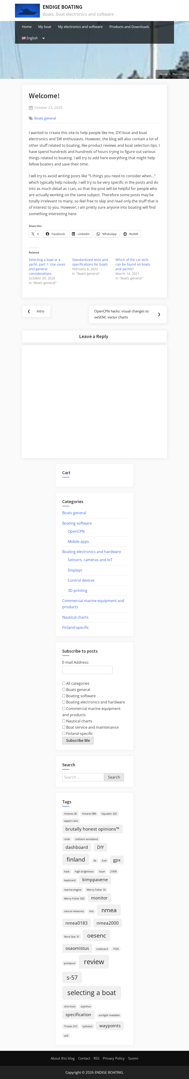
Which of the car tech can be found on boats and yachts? (132, 264)
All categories (77, 683)
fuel (104, 860)
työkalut (87, 1026)
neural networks (74, 911)
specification (78, 1015)
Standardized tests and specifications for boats (90, 261)
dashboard (76, 847)
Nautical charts (75, 617)
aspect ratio (71, 820)
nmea (109, 910)
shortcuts (69, 1006)
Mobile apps (78, 541)
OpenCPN (76, 531)
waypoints (110, 1026)
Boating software (77, 523)
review (94, 961)
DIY (100, 847)
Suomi (133, 1058)
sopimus (86, 1006)
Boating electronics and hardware (91, 551)
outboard (102, 949)
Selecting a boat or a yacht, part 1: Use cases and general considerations (47, 266)
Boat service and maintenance (92, 727)
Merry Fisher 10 (96, 889)
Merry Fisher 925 (74, 898)
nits (91, 911)
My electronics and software (80, 26)
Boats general (45, 118)
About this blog (63, 1058)
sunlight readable (109, 1015)
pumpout (69, 963)
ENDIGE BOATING (62, 6)
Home (27, 26)
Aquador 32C (109, 813)
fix (95, 860)
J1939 (113, 871)
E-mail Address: (75, 662)
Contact (84, 1058)
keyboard (70, 880)
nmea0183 (76, 923)
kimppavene (95, 880)
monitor (99, 898)
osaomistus (77, 948)
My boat (44, 26)
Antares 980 (89, 813)
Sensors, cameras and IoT (90, 559)
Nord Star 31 (71, 936)
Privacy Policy (114, 1058)
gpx (117, 860)
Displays (75, 570)
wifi (66, 1035)
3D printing (77, 590)
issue (102, 871)
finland (76, 859)
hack (67, 871)
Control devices (81, 580)
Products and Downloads (129, 26)
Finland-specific (75, 627)
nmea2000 (108, 923)
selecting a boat (91, 992)
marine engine (72, 889)
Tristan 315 (70, 1026)
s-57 (72, 977)
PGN (116, 949)
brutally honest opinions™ (92, 829)
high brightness (84, 871)
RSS (96, 1058)
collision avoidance (86, 839)
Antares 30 (70, 813)
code (67, 839)
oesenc (96, 935)
